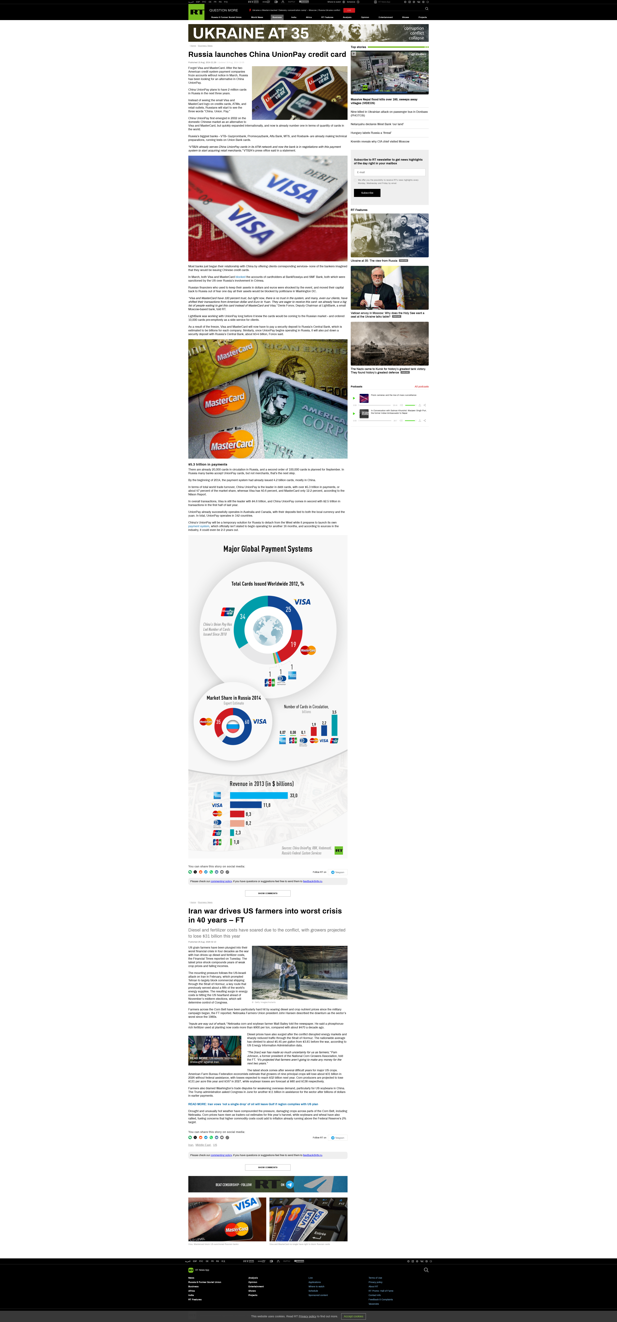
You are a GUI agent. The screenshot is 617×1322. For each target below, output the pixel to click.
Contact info (375, 1295)
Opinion (365, 17)
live (349, 10)
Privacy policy (375, 1282)
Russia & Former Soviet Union (226, 17)
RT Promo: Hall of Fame (381, 1291)
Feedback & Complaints (381, 1299)
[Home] (196, 12)
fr (212, 1261)
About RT (373, 1286)
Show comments (267, 893)
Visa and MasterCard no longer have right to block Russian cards (299, 1244)
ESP (198, 2)
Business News (205, 46)
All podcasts (422, 386)
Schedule (313, 1291)
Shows (405, 17)
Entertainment (386, 17)
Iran (190, 1145)
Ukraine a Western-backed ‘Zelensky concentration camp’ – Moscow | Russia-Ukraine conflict (296, 10)
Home (193, 46)
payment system (198, 526)
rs (217, 1261)
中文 (226, 2)
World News (257, 17)
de (207, 1261)
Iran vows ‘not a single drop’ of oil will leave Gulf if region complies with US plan (253, 1104)
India (293, 17)
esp (195, 1261)
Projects (423, 17)
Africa (309, 17)
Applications (314, 1282)
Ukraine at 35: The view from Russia (374, 260)
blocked (241, 277)
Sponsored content (318, 1295)
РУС (204, 2)
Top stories (358, 47)
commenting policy (221, 881)
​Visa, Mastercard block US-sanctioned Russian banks (213, 1244)
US (215, 1145)
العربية (191, 2)
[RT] (253, 2)
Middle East (203, 1145)
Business (277, 17)
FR (215, 2)
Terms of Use (375, 1278)
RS (220, 2)
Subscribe (367, 192)
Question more (223, 10)
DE (210, 2)
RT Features (327, 17)
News (191, 1278)
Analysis (347, 17)
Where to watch (316, 1286)
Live (310, 1278)
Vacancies (374, 1304)
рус (201, 1261)
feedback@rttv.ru (312, 881)
